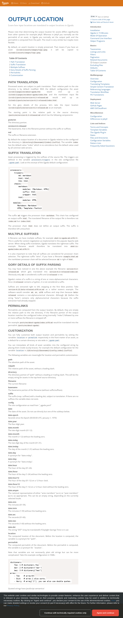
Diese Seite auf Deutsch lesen (103, 22)
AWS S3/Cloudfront (98, 108)
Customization (17, 75)
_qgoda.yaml (14, 163)
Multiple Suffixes (18, 67)
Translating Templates (100, 84)
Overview (94, 78)
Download (34, 3)
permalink (32, 338)
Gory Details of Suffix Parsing (23, 70)
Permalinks (15, 72)
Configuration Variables (100, 140)
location (21, 338)
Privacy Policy (13, 606)
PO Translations (97, 95)
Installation (95, 30)
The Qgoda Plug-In (98, 132)
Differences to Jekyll (98, 119)
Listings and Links (98, 52)
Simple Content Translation (102, 86)
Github (46, 3)
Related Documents (98, 60)
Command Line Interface (101, 38)
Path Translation (18, 62)
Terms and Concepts (99, 127)
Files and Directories (99, 138)
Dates (92, 135)
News (15, 3)
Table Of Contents (98, 70)
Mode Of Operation (98, 35)
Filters (93, 54)
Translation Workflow (99, 92)
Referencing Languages (100, 89)
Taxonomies (95, 49)
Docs (24, 3)
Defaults (94, 68)
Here (113, 601)
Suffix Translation (18, 64)
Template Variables (98, 130)
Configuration (96, 81)
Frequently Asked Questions (102, 146)
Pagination (94, 57)
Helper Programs (97, 41)
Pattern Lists (95, 143)
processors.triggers (41, 160)
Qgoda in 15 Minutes (99, 33)
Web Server (95, 103)
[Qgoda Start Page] (5, 3)
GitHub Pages (96, 105)
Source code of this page (101, 19)
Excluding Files (96, 65)
